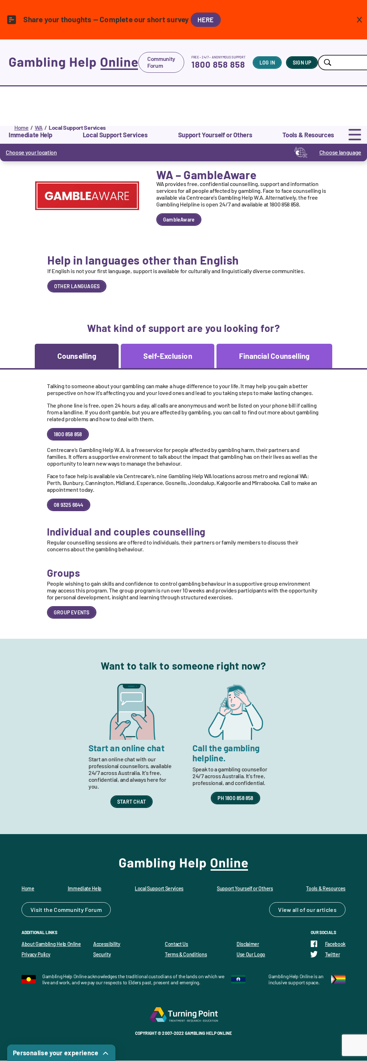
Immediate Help (85, 888)
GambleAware (179, 220)
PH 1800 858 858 (235, 798)
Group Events (72, 612)
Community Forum (161, 62)
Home (21, 127)
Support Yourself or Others (245, 888)
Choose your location (31, 152)
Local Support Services (159, 888)
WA (38, 127)
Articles (326, 909)
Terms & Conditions (186, 954)
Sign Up (302, 63)
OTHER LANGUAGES (77, 286)
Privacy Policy (36, 954)
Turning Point (183, 1014)
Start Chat (131, 802)
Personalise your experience (56, 1053)
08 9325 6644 (69, 505)
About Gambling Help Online (51, 944)
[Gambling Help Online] (73, 62)
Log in (267, 63)
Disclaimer (248, 944)
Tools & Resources (325, 888)
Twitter (332, 954)
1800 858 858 (218, 64)
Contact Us (176, 944)
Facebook (335, 944)
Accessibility (106, 944)
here (205, 20)
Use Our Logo (251, 954)
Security (102, 954)
